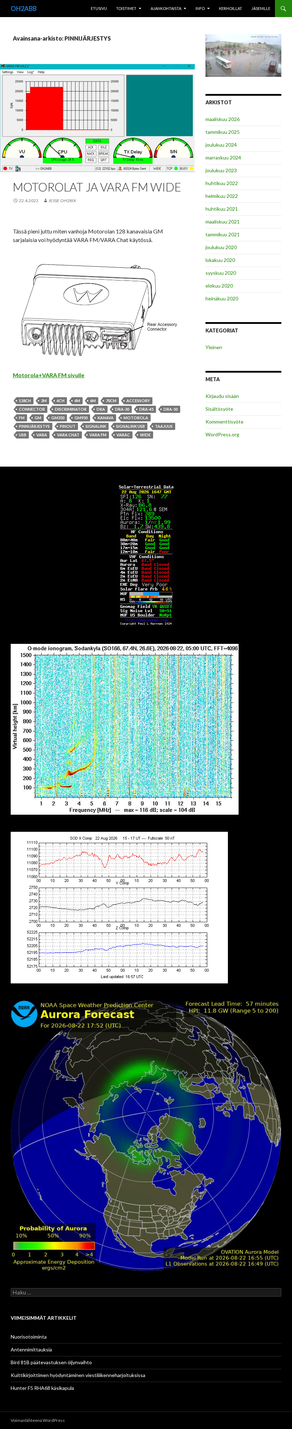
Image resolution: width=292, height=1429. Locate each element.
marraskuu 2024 (223, 157)
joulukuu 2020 (221, 247)
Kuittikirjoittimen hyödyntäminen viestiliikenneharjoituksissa (78, 1375)
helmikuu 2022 (221, 196)
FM (22, 417)
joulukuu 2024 (221, 145)
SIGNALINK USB (130, 426)
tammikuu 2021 (222, 234)
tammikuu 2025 (222, 132)
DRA (101, 409)
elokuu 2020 (219, 286)
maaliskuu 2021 (222, 222)
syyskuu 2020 (220, 273)
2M (44, 400)
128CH (25, 400)
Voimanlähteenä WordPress (38, 1420)
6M (93, 400)
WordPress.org (222, 434)
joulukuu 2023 (221, 170)
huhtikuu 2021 (221, 209)
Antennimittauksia (31, 1349)
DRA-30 (122, 409)
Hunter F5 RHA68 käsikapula (42, 1388)
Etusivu (99, 8)
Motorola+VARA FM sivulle (48, 375)
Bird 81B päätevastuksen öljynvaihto (51, 1362)
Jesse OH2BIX (62, 200)
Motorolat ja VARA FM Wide (97, 187)
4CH (60, 400)
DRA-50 (170, 409)
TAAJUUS (164, 426)
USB (22, 434)
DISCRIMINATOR (71, 409)
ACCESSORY (138, 400)
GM (38, 417)
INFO (200, 8)
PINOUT (67, 426)
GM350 (57, 417)
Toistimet (126, 8)
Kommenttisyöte (224, 422)
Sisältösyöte (219, 409)
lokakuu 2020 (220, 260)
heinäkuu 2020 (221, 298)
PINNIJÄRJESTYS (34, 426)
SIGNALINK (95, 426)
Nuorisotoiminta (29, 1337)
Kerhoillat (230, 8)
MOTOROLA (136, 417)
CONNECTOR (32, 409)
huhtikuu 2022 (221, 183)
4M (77, 400)
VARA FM (97, 434)
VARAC (123, 434)
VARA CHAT (68, 434)
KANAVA (106, 417)
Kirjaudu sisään (222, 396)
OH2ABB (24, 8)
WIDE (145, 434)
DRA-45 (146, 409)
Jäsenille (260, 8)
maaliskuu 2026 (222, 119)
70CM (111, 400)
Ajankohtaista (166, 8)
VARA (41, 434)
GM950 (81, 417)
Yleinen (213, 347)
